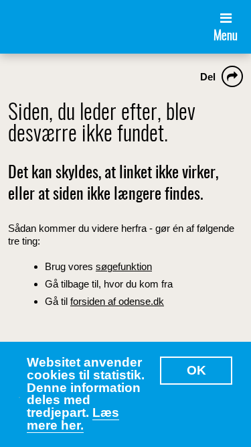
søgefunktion (124, 266)
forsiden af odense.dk (117, 301)
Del (208, 76)
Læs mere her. (73, 418)
